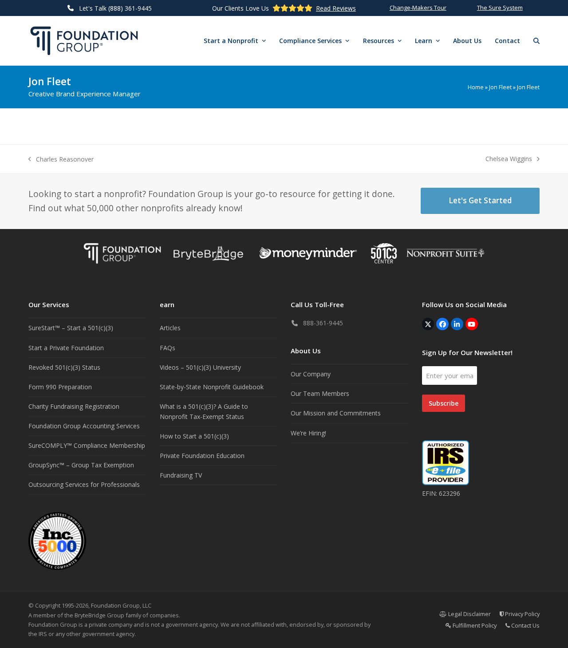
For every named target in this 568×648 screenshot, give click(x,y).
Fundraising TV (181, 475)
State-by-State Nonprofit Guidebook (212, 387)
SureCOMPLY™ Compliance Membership (86, 445)
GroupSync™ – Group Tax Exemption (81, 465)
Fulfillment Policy (474, 625)
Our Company (311, 374)
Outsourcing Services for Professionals (84, 484)
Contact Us (525, 625)
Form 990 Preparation (60, 387)
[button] (536, 41)
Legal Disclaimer (469, 614)
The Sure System (500, 8)
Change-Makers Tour (418, 8)
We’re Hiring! (308, 433)
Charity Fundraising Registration (73, 406)
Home (476, 87)
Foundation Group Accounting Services (84, 426)
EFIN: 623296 (441, 493)
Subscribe (443, 403)
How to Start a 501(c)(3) (194, 436)
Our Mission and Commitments (336, 413)
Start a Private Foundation (66, 348)
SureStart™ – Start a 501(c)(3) (70, 328)
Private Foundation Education (202, 455)
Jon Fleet (500, 87)
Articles (170, 328)
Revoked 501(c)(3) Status (64, 367)
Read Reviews (336, 8)
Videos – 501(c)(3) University (200, 367)
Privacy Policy (522, 614)
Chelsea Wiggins (508, 159)
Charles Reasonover (61, 159)
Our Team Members (320, 393)
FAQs (167, 348)
